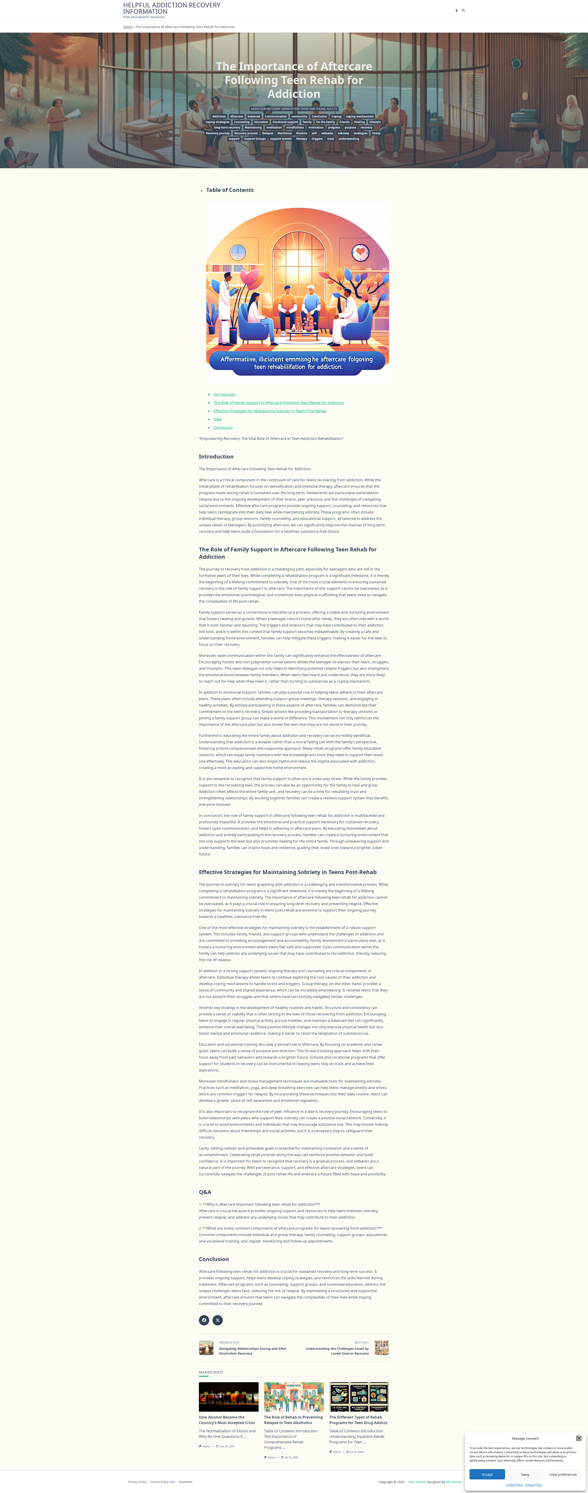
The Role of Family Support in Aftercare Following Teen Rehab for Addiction (279, 402)
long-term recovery (227, 127)
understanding (349, 139)
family (307, 122)
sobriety (343, 133)
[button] (579, 1438)
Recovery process (246, 133)
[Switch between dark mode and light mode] (457, 10)
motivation (316, 127)
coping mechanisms (360, 116)
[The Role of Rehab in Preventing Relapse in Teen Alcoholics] (294, 1397)
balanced (254, 116)
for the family (325, 122)
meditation (274, 127)
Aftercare (236, 116)
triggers (317, 139)
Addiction (219, 116)
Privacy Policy (533, 1485)
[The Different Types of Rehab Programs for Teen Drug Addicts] (359, 1397)
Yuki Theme (417, 1482)
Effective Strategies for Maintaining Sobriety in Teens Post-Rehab (270, 410)
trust (330, 139)
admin (206, 1446)
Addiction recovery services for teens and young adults (294, 109)
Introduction (225, 394)
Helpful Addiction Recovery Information (171, 8)
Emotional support (285, 122)
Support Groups (255, 139)
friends (345, 122)
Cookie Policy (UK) (162, 1482)
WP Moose (454, 1482)
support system (281, 139)
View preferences (563, 1474)
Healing (359, 122)
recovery (366, 127)
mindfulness (295, 127)
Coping (337, 116)
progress (334, 127)
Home (127, 27)
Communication (276, 116)
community (299, 116)
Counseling (242, 122)
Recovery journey (218, 133)
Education (261, 122)
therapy (301, 139)
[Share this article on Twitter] (217, 1320)
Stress (376, 133)
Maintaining (253, 127)
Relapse (267, 133)
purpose (350, 127)
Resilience (285, 133)
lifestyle (375, 122)
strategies (361, 133)
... (245, 1436)
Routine (301, 133)
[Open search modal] (463, 10)
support (234, 139)
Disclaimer (186, 1482)
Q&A (218, 419)
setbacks (327, 133)
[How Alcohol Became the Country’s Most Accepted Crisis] (229, 1397)
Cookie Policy (514, 1485)
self (314, 133)
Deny (525, 1474)
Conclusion (319, 116)
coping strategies (217, 122)
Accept (487, 1474)
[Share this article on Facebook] (204, 1320)
